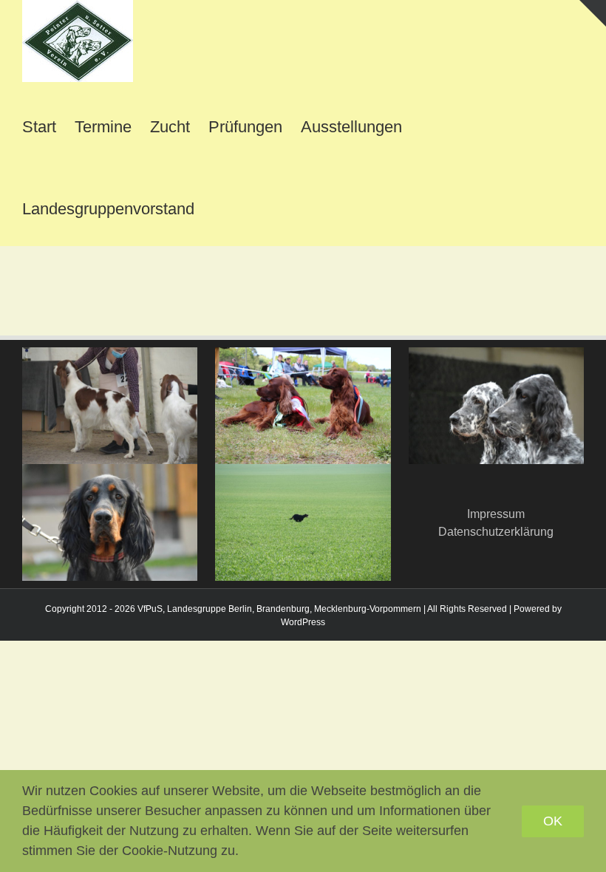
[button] (219, 205)
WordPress (303, 622)
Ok (552, 821)
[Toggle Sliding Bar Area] (592, 13)
